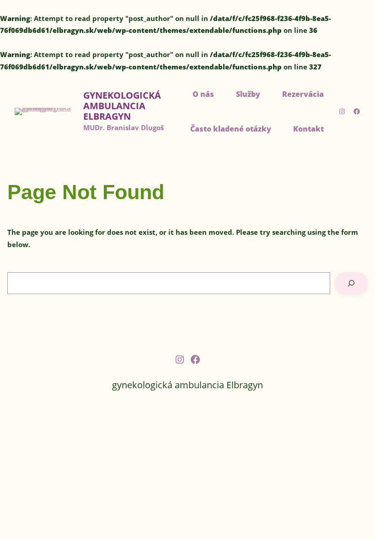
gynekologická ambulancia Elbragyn (122, 105)
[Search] (351, 283)
